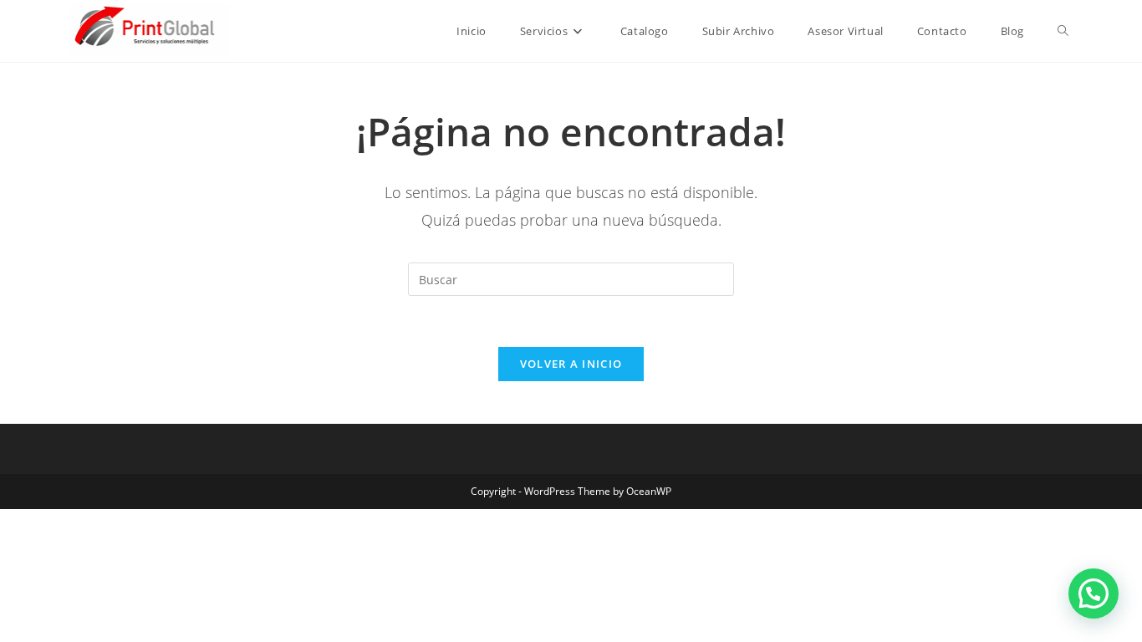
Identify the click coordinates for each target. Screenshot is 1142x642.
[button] (1093, 593)
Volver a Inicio (571, 363)
